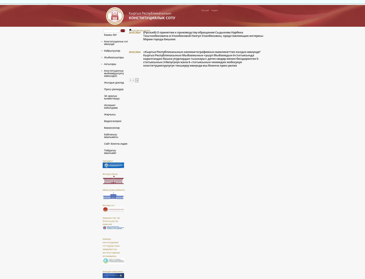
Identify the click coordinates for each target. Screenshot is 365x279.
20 (149, 30)
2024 (135, 30)
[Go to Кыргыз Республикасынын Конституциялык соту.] (130, 30)
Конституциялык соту (152, 15)
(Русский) (150, 32)
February (143, 30)
